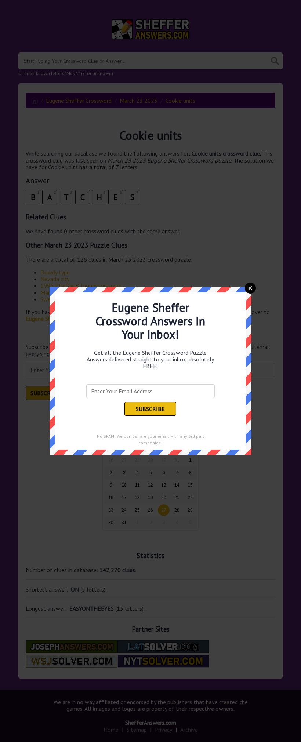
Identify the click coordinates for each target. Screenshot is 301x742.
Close (250, 288)
